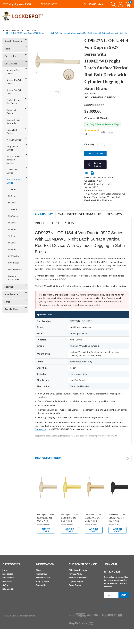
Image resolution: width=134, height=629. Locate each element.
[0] (126, 4)
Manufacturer (17, 30)
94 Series (12, 229)
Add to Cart (46, 530)
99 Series (12, 249)
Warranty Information (79, 214)
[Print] (92, 173)
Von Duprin (32, 30)
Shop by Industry (13, 41)
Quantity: (89, 144)
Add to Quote (97, 164)
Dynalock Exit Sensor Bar (13, 121)
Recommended (48, 458)
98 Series (12, 243)
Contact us (40, 429)
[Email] (86, 173)
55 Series (12, 202)
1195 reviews (107, 132)
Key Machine (11, 309)
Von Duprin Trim (15, 269)
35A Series (13, 216)
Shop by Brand (42, 581)
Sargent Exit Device (12, 148)
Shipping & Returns (78, 570)
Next (128, 458)
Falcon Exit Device (12, 131)
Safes (7, 301)
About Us (40, 570)
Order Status (75, 585)
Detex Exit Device (12, 112)
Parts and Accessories (13, 278)
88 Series (12, 222)
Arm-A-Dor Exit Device (14, 92)
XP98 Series (13, 256)
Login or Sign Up (76, 581)
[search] (112, 4)
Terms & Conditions (78, 578)
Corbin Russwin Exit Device (14, 102)
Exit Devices (10, 63)
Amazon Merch (43, 578)
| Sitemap (30, 616)
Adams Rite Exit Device (14, 82)
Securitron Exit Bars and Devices (13, 159)
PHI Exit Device (14, 139)
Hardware (9, 286)
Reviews (114, 214)
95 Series (12, 236)
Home (5, 30)
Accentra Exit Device (13, 72)
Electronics (10, 56)
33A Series (13, 209)
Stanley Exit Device (12, 171)
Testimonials (41, 574)
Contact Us (41, 585)
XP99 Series (13, 263)
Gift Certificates (93, 4)
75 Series (12, 196)
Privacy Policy (75, 574)
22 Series (12, 189)
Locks (7, 48)
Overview (44, 214)
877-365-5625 (49, 4)
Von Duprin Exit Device (14, 181)
